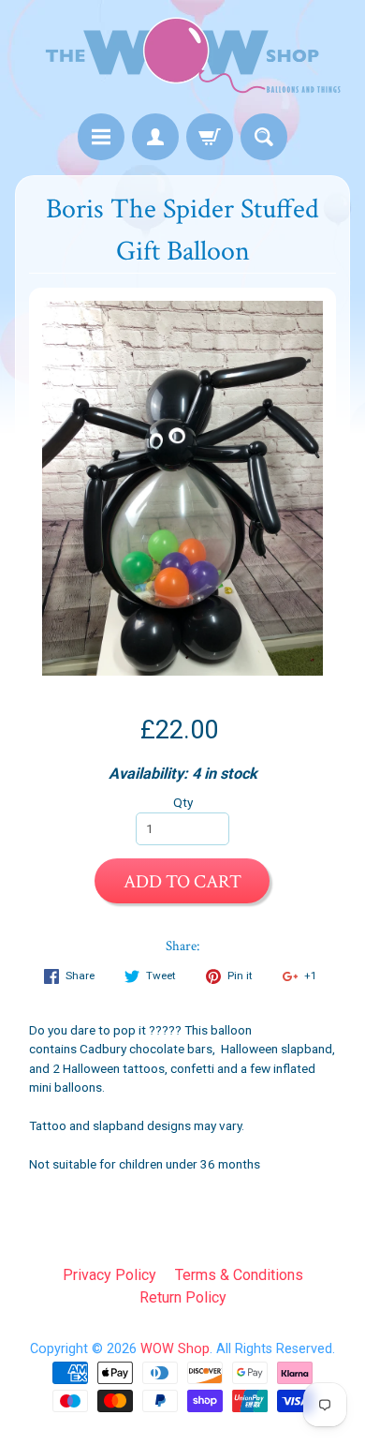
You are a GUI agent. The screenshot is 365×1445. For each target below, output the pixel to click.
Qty (183, 802)
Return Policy (182, 1297)
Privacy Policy (109, 1275)
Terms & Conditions (239, 1275)
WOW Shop (175, 1349)
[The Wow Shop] (182, 59)
